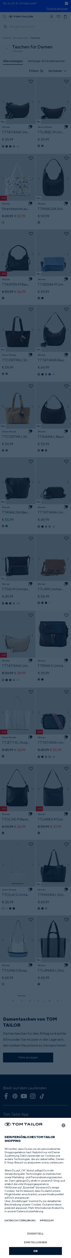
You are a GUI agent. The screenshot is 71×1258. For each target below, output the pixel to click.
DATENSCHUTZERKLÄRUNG (20, 1220)
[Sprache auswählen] (63, 1125)
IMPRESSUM (47, 1220)
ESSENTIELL (35, 1233)
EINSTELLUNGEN (35, 1242)
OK (35, 1251)
